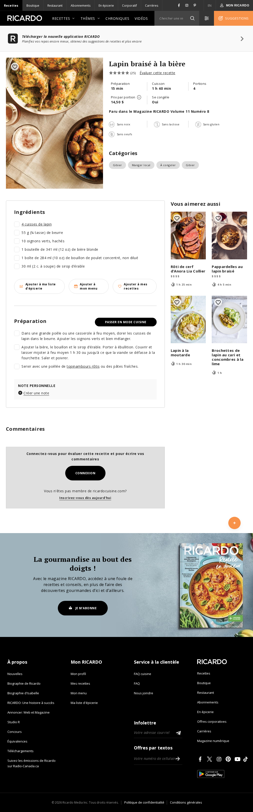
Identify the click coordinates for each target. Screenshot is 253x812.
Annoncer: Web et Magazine (28, 712)
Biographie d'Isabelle (23, 693)
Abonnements (80, 5)
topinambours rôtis (83, 366)
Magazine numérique (213, 741)
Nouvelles (14, 674)
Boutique (32, 5)
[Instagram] (220, 759)
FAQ (137, 683)
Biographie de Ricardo (24, 683)
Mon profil (78, 674)
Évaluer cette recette (157, 72)
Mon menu (79, 693)
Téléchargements (20, 751)
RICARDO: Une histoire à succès (30, 702)
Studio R (13, 722)
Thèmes (88, 18)
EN (210, 5)
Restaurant (55, 5)
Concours (14, 731)
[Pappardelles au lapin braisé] (229, 235)
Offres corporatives (212, 721)
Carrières (151, 5)
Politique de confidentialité (144, 802)
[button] (192, 18)
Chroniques (117, 18)
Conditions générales (186, 802)
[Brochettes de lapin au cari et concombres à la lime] (229, 319)
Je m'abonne (86, 608)
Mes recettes (80, 683)
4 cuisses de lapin (36, 224)
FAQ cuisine (142, 674)
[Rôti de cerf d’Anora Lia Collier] (188, 235)
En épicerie (106, 5)
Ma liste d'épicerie (84, 702)
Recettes (11, 5)
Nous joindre (143, 693)
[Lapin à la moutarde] (188, 319)
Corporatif (129, 5)
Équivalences (17, 741)
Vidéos (141, 18)
